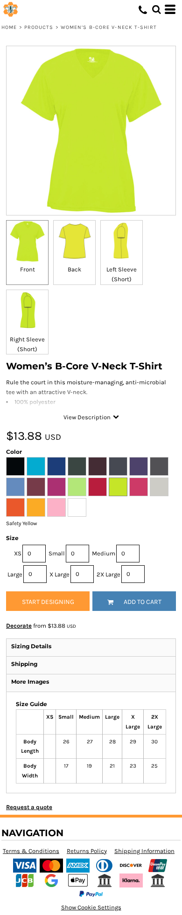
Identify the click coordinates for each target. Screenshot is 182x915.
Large (14, 574)
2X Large (108, 574)
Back (74, 269)
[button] (156, 9)
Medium (103, 553)
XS (17, 553)
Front (27, 269)
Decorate (19, 625)
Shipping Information (144, 850)
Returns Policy (87, 850)
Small (57, 553)
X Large (59, 574)
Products (39, 27)
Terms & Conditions (31, 850)
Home (9, 27)
